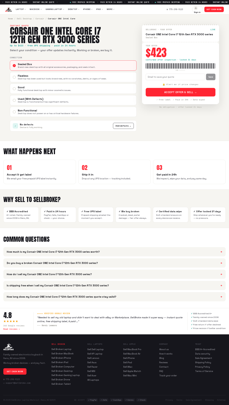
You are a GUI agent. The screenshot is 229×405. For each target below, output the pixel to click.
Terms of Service (204, 371)
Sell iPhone (129, 358)
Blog (161, 358)
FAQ (161, 371)
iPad (98, 9)
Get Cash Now (214, 9)
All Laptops (93, 379)
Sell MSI (91, 371)
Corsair (40, 18)
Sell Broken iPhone (61, 358)
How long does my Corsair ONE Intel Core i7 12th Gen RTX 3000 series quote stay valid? (114, 297)
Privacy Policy (202, 366)
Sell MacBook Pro (132, 349)
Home (10, 18)
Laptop (20, 9)
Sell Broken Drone (60, 379)
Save (210, 77)
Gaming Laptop (54, 9)
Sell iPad (127, 362)
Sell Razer (92, 366)
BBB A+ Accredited (205, 349)
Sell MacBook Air (131, 353)
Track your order (168, 375)
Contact (163, 366)
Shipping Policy (203, 362)
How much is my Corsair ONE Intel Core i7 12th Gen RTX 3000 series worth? (114, 252)
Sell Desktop (24, 18)
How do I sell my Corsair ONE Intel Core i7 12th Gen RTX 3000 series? (114, 274)
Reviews (163, 362)
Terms (179, 400)
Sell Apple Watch (132, 371)
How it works (166, 353)
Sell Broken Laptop (61, 349)
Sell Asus (92, 362)
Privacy (169, 400)
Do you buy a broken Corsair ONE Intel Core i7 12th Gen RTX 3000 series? (114, 263)
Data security (202, 353)
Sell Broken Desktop (62, 371)
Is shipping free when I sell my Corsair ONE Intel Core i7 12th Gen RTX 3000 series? (114, 285)
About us (164, 349)
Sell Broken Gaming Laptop (65, 375)
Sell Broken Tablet (61, 384)
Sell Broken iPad (59, 362)
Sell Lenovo (93, 358)
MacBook (35, 9)
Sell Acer (91, 375)
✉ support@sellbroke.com (16, 383)
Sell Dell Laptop (95, 349)
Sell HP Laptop (94, 353)
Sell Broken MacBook (62, 353)
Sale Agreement (203, 358)
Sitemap (221, 400)
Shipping (209, 400)
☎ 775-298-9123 (11, 379)
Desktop (72, 9)
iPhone (86, 9)
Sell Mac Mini (130, 375)
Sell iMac (127, 366)
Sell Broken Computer (62, 366)
